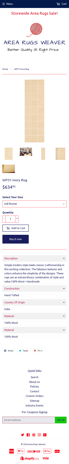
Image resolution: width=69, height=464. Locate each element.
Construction (12, 288)
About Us (34, 381)
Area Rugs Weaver (37, 444)
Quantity (7, 212)
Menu (9, 3)
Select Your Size (12, 197)
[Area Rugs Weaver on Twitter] (22, 435)
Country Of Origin (14, 302)
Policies (34, 386)
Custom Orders (34, 396)
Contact (34, 391)
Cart (64, 3)
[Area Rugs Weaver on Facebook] (28, 435)
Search (35, 377)
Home (5, 69)
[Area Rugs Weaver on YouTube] (45, 435)
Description (11, 258)
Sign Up (61, 420)
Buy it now (15, 239)
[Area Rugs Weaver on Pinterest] (33, 435)
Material (9, 316)
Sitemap (34, 400)
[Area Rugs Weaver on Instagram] (39, 435)
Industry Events (34, 405)
